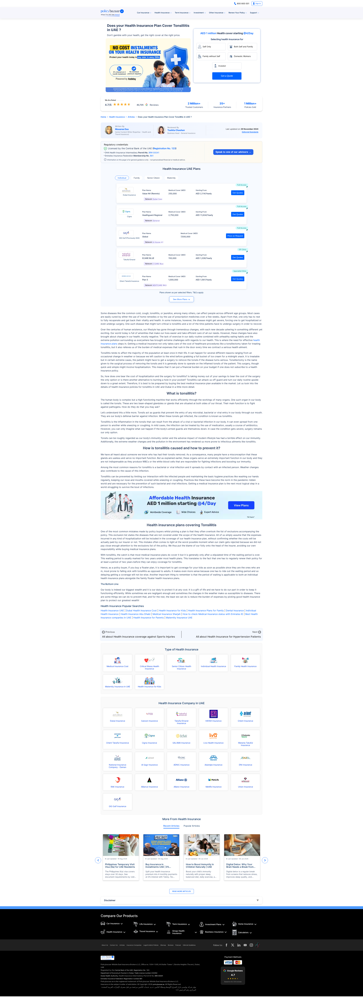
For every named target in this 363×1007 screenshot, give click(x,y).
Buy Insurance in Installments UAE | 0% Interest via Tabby (157, 865)
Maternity (171, 178)
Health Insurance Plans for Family (206, 610)
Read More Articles (181, 891)
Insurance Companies (134, 945)
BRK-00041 (154, 152)
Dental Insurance (235, 610)
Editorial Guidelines (189, 945)
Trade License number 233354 (145, 973)
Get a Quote (227, 76)
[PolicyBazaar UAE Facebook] (226, 945)
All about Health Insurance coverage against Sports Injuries (138, 636)
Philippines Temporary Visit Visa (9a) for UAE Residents (120, 865)
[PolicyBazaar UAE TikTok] (257, 945)
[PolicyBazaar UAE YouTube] (245, 945)
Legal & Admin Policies (150, 945)
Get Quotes (238, 193)
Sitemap (163, 945)
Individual (122, 178)
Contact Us (114, 945)
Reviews (170, 945)
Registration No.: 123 (141, 970)
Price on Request (235, 236)
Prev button (98, 860)
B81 (152, 155)
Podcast (178, 945)
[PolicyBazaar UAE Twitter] (233, 945)
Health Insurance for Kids (172, 610)
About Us (105, 945)
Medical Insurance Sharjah (167, 614)
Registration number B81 (133, 979)
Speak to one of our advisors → (233, 152)
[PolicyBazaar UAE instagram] (251, 945)
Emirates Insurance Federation (112, 979)
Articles (122, 945)
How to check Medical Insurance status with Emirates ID (213, 614)
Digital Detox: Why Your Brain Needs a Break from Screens (240, 865)
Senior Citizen (153, 178)
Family (137, 178)
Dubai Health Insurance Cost (141, 610)
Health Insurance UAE (112, 610)
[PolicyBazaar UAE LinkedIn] (239, 945)
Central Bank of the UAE (124, 970)
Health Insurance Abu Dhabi (135, 614)
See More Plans (180, 299)
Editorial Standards (250, 132)
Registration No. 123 (164, 148)
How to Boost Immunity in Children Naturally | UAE (200, 865)
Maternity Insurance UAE (179, 617)
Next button (265, 860)
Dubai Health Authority (109, 976)
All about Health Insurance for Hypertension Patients (228, 636)
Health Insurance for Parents (148, 617)
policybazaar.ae (158, 984)
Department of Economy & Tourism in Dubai (117, 973)
